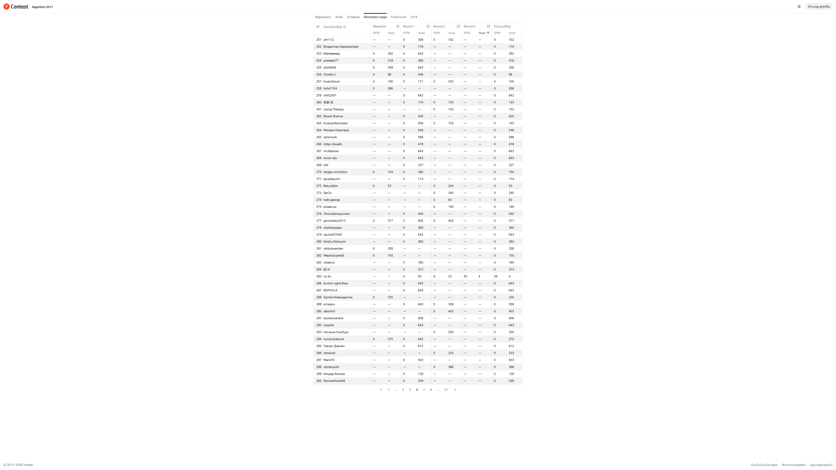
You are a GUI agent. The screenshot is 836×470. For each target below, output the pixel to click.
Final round (398, 17)
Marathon (379, 26)
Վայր (391, 32)
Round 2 (439, 26)
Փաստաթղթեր (794, 465)
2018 (413, 17)
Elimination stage (375, 17)
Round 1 (409, 26)
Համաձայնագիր (764, 465)
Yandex (28, 465)
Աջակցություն (821, 465)
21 (446, 389)
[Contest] (15, 6)
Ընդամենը (502, 26)
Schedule (353, 17)
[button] (335, 27)
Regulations (323, 17)
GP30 (376, 32)
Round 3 (469, 26)
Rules (339, 17)
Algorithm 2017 (42, 7)
